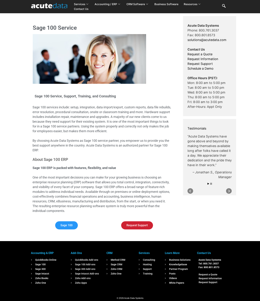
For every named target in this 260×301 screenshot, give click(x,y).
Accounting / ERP (106, 4)
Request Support (200, 64)
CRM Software (135, 4)
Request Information (202, 59)
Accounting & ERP (42, 253)
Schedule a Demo (200, 68)
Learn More (172, 253)
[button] (223, 6)
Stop (211, 184)
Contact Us (81, 9)
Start (208, 184)
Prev (190, 191)
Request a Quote (199, 54)
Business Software (166, 4)
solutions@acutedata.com (206, 40)
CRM (109, 253)
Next (229, 191)
